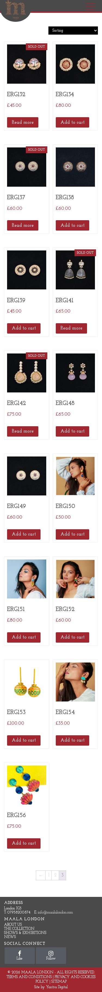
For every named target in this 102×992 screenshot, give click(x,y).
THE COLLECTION (19, 929)
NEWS (10, 937)
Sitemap (59, 982)
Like (20, 959)
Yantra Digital (57, 987)
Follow (51, 959)
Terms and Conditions (29, 977)
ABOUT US (13, 925)
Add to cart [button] (72, 122)
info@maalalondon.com (55, 913)
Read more (23, 122)
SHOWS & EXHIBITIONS (25, 933)
